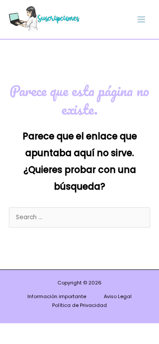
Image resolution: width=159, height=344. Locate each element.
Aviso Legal (118, 296)
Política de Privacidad (79, 305)
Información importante (56, 296)
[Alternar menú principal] (141, 19)
